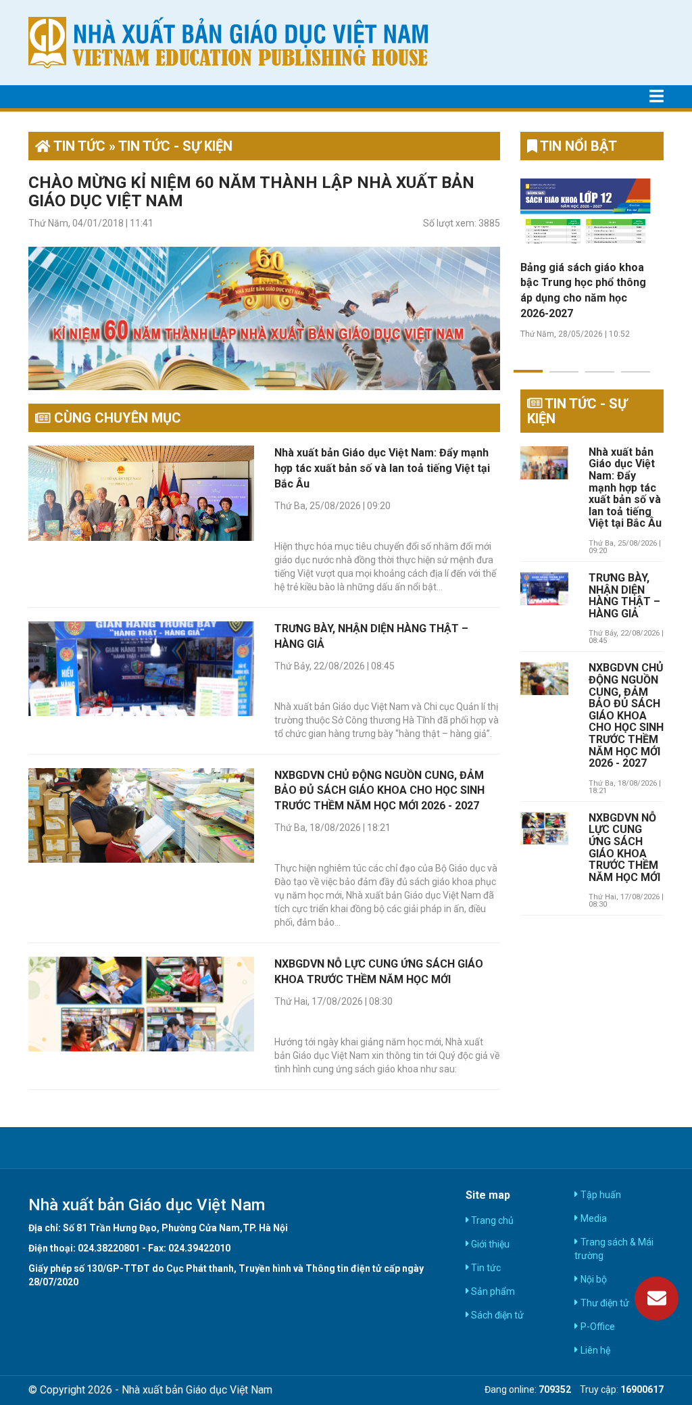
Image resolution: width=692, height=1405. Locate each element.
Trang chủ (491, 1220)
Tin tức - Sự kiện (577, 411)
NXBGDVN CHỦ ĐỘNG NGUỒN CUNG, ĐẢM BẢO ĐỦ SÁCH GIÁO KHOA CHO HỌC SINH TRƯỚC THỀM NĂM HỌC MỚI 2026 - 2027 (379, 791)
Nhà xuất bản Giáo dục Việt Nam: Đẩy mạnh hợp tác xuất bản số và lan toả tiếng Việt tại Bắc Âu (382, 468)
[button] (528, 363)
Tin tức (485, 1267)
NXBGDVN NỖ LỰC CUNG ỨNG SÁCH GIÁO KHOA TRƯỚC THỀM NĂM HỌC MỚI (624, 848)
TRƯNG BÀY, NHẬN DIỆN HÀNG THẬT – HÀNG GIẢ (624, 596)
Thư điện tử (603, 1302)
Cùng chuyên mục (116, 418)
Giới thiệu (489, 1244)
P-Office (596, 1326)
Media (592, 1218)
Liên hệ (594, 1350)
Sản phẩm (492, 1291)
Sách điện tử (496, 1315)
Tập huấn (599, 1194)
